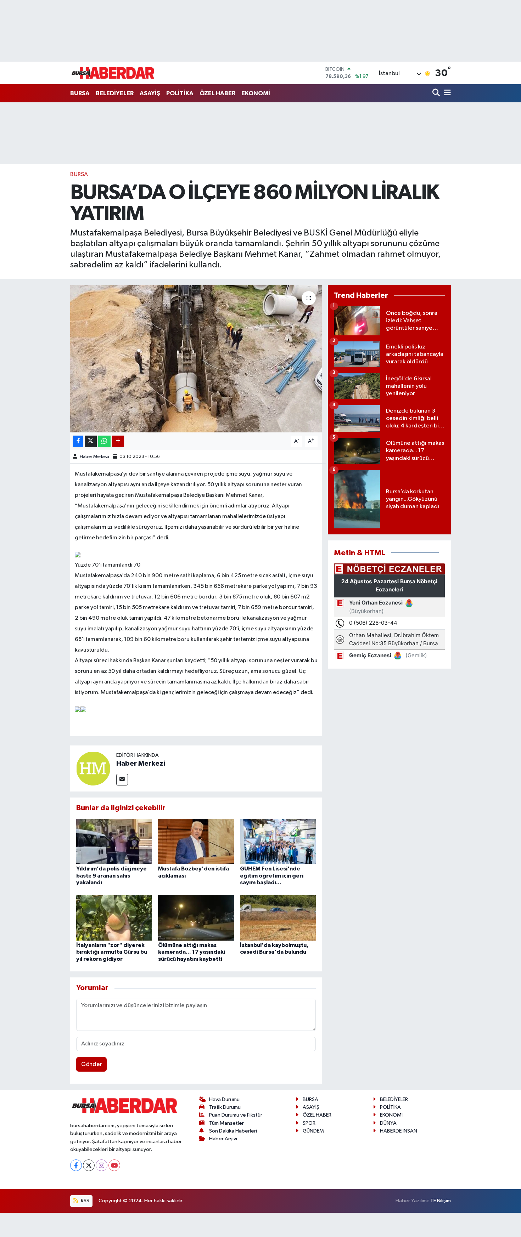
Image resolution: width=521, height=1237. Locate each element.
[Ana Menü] (446, 93)
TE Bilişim (440, 1200)
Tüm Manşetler (226, 1123)
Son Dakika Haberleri (233, 1131)
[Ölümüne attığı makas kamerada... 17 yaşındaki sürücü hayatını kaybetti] (196, 918)
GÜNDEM (313, 1131)
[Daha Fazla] (118, 441)
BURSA (80, 93)
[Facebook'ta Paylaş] (78, 441)
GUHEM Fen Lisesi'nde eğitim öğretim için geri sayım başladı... (271, 875)
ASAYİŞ (150, 93)
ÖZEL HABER (217, 93)
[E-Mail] (122, 779)
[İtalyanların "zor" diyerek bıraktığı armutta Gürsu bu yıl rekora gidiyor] (114, 918)
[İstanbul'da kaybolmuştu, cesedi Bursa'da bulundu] (278, 918)
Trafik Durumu (225, 1107)
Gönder (91, 1064)
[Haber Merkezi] (93, 768)
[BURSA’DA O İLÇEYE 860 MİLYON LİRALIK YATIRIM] (196, 358)
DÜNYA (388, 1123)
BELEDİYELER (115, 93)
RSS (84, 1200)
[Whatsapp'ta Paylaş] (104, 441)
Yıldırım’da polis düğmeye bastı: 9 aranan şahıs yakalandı (111, 875)
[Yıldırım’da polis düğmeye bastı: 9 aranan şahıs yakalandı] (114, 841)
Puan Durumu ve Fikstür (235, 1115)
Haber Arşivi (223, 1138)
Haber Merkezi (94, 456)
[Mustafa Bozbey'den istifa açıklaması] (196, 841)
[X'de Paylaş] (91, 441)
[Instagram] (101, 1165)
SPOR (309, 1123)
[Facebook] (76, 1165)
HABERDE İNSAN (398, 1131)
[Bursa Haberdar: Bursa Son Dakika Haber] (112, 73)
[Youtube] (114, 1165)
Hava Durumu (224, 1099)
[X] (89, 1165)
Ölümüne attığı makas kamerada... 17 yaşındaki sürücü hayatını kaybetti (191, 951)
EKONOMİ (255, 93)
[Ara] (436, 93)
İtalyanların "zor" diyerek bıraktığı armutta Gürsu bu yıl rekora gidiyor (111, 951)
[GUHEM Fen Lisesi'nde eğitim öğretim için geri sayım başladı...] (278, 841)
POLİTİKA (180, 93)
